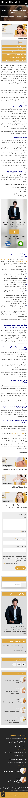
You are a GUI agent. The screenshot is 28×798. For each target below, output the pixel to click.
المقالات (19, 16)
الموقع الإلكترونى (20, 546)
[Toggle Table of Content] (19, 42)
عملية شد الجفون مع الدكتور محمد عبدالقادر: (15, 60)
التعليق (23, 517)
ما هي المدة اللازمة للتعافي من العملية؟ (16, 54)
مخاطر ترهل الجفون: (21, 46)
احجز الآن (14, 231)
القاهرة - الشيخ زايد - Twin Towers (14, 752)
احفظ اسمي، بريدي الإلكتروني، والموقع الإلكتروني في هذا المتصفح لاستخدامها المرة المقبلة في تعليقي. (14, 558)
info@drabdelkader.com (16, 759)
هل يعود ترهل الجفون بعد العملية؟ (18, 57)
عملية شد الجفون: (22, 49)
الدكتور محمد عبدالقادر (17, 433)
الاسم (24, 532)
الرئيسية (25, 16)
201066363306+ (18, 756)
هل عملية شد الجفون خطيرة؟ (19, 52)
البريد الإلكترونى (21, 539)
